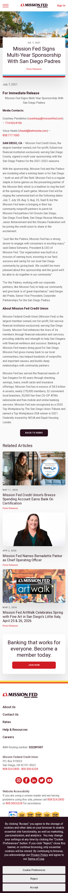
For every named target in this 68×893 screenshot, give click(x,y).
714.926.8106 (13, 123)
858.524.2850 (11, 769)
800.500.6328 (29, 769)
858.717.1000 (11, 135)
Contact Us (10, 714)
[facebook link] (26, 780)
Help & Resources (15, 729)
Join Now (34, 665)
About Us (9, 707)
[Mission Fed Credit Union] (34, 5)
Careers (8, 737)
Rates (7, 722)
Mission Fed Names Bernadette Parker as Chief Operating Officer (32, 558)
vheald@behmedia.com (33, 130)
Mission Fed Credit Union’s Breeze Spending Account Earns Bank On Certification (29, 499)
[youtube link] (49, 780)
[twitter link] (41, 780)
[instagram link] (18, 780)
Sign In (61, 5)
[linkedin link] (34, 780)
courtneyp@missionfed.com (45, 118)
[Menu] (7, 5)
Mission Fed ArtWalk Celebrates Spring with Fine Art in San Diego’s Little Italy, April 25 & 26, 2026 (33, 616)
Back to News (34, 433)
